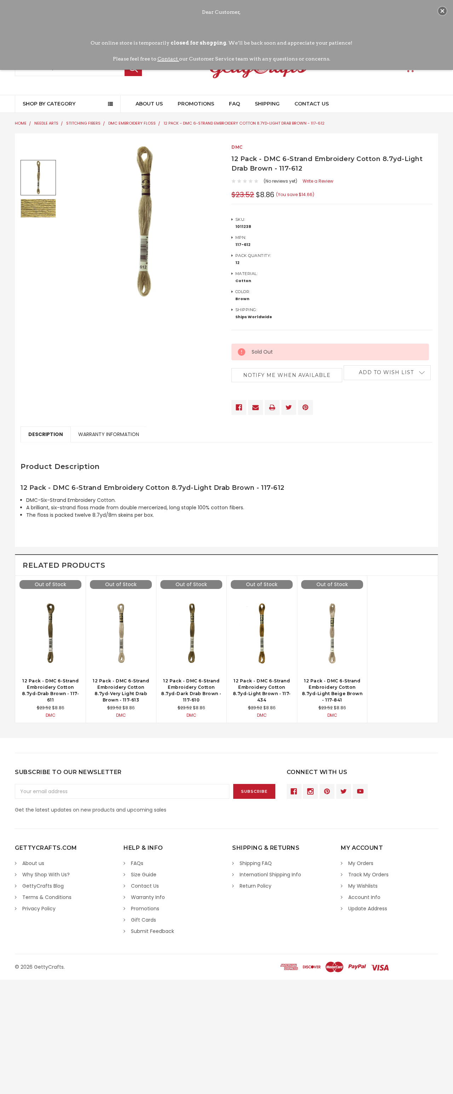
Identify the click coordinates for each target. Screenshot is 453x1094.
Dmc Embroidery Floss (132, 123)
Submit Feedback (152, 931)
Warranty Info (148, 897)
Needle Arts (46, 123)
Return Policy (255, 885)
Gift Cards (143, 919)
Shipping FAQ (256, 863)
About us (33, 863)
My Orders (360, 863)
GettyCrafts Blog (43, 885)
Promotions (196, 104)
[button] (442, 11)
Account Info (364, 897)
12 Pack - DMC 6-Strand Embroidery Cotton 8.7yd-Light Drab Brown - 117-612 (244, 123)
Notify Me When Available (287, 375)
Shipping (267, 104)
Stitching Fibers (83, 123)
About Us (149, 104)
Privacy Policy (39, 908)
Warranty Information (108, 434)
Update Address (367, 908)
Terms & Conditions (46, 897)
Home (21, 123)
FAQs (137, 863)
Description (45, 434)
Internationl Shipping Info (270, 874)
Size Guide (143, 874)
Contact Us (311, 104)
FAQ (234, 104)
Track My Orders (368, 874)
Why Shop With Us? (46, 874)
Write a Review (318, 181)
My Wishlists (363, 885)
